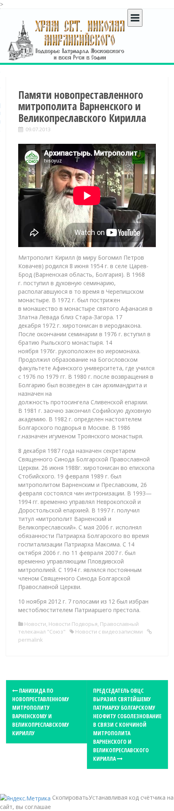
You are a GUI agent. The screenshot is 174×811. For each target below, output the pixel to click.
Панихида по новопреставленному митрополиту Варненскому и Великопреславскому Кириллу (40, 712)
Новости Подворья (73, 623)
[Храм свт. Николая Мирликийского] (66, 40)
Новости (35, 623)
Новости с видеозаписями (109, 631)
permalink (30, 639)
